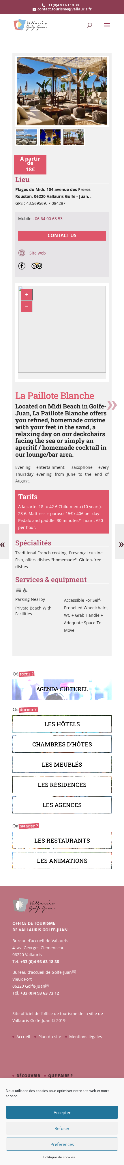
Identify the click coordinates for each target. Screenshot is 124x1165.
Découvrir (28, 1075)
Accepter (62, 1112)
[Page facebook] (23, 265)
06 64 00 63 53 (49, 218)
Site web (37, 253)
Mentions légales (85, 1036)
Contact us (62, 235)
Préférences (62, 1144)
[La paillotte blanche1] (62, 125)
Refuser (62, 1128)
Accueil (23, 1036)
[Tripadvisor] (38, 265)
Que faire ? (60, 1075)
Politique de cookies (59, 1157)
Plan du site (49, 1036)
